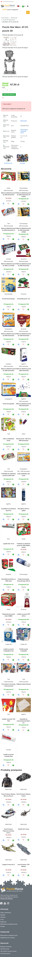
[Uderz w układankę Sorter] (3, 450)
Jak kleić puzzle (4, 949)
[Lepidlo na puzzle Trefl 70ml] (3, 730)
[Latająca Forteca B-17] (3, 875)
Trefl (8, 223)
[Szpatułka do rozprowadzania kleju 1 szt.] (18, 730)
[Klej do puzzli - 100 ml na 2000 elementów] (18, 450)
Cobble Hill (8, 644)
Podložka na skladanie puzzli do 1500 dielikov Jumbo (23, 545)
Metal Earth (14, 18)
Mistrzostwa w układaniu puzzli (8, 924)
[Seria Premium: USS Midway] (18, 875)
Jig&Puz (23, 364)
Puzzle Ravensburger (8, 298)
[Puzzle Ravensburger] (3, 310)
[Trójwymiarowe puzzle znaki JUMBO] (3, 625)
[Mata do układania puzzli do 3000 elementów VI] (3, 239)
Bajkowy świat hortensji (24, 684)
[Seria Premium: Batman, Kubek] (18, 805)
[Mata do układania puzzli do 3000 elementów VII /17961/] (18, 204)
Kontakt (2, 926)
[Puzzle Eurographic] (3, 415)
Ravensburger (23, 188)
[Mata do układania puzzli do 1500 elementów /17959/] (18, 240)
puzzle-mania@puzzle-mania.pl (9, 897)
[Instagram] (8, 904)
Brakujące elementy (5, 946)
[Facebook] (1, 904)
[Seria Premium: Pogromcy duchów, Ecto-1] (3, 840)
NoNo (23, 434)
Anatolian (8, 364)
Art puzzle (23, 259)
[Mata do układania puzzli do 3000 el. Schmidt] (3, 275)
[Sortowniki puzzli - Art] (18, 310)
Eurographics (8, 329)
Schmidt (8, 259)
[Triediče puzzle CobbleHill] (18, 660)
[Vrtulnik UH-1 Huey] (18, 840)
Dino (8, 539)
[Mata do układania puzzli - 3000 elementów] (18, 380)
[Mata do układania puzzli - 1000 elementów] (18, 415)
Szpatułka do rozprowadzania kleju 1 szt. (23, 720)
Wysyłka (2, 915)
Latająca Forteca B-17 (8, 864)
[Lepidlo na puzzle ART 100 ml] (18, 625)
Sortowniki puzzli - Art (23, 298)
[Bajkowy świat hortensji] (18, 695)
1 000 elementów (8, 681)
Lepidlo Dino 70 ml (8, 543)
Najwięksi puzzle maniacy (7, 937)
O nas (2, 919)
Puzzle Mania (5, 18)
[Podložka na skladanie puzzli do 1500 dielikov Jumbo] (18, 555)
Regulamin (3, 921)
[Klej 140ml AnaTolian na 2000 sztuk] (3, 590)
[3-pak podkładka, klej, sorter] (18, 485)
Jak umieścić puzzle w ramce (8, 951)
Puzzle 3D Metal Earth (9, 20)
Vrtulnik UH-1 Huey (23, 829)
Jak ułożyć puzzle (5, 953)
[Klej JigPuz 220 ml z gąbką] (18, 520)
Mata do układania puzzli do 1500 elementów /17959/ (23, 230)
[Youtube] (5, 904)
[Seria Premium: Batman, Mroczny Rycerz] (3, 805)
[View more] (8, 180)
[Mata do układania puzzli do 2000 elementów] (3, 345)
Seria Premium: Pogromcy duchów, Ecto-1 (8, 830)
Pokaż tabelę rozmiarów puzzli (24, 131)
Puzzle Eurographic (8, 403)
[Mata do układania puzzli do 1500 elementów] (18, 345)
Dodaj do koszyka (9, 94)
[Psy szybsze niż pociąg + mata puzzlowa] (3, 695)
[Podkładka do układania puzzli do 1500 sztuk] (3, 485)
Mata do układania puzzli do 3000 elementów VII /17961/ (23, 194)
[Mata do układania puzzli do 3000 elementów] (3, 204)
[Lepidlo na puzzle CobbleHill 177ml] (3, 660)
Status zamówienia (5, 912)
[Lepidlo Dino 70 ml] (3, 555)
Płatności (3, 917)
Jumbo (8, 188)
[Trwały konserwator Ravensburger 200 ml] (18, 590)
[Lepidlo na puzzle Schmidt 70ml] (3, 765)
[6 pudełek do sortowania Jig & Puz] (3, 520)
